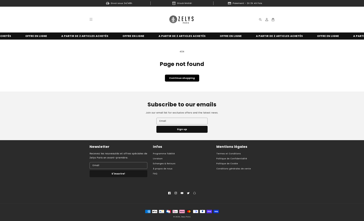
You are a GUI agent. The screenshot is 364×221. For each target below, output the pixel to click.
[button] (260, 19)
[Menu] (91, 19)
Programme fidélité (164, 153)
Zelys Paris (186, 217)
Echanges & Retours (164, 163)
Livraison (158, 158)
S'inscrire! (118, 173)
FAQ (155, 173)
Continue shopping (182, 78)
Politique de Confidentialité (231, 158)
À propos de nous (162, 168)
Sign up (182, 129)
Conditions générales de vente (233, 168)
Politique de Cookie (227, 163)
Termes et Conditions (228, 153)
